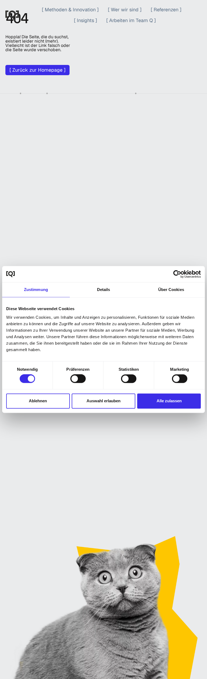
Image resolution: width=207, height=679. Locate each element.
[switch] (78, 379)
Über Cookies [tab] (171, 289)
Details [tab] (103, 289)
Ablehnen (38, 401)
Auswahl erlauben (103, 401)
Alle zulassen (169, 401)
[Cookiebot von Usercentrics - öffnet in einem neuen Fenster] (177, 274)
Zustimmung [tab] (36, 289)
